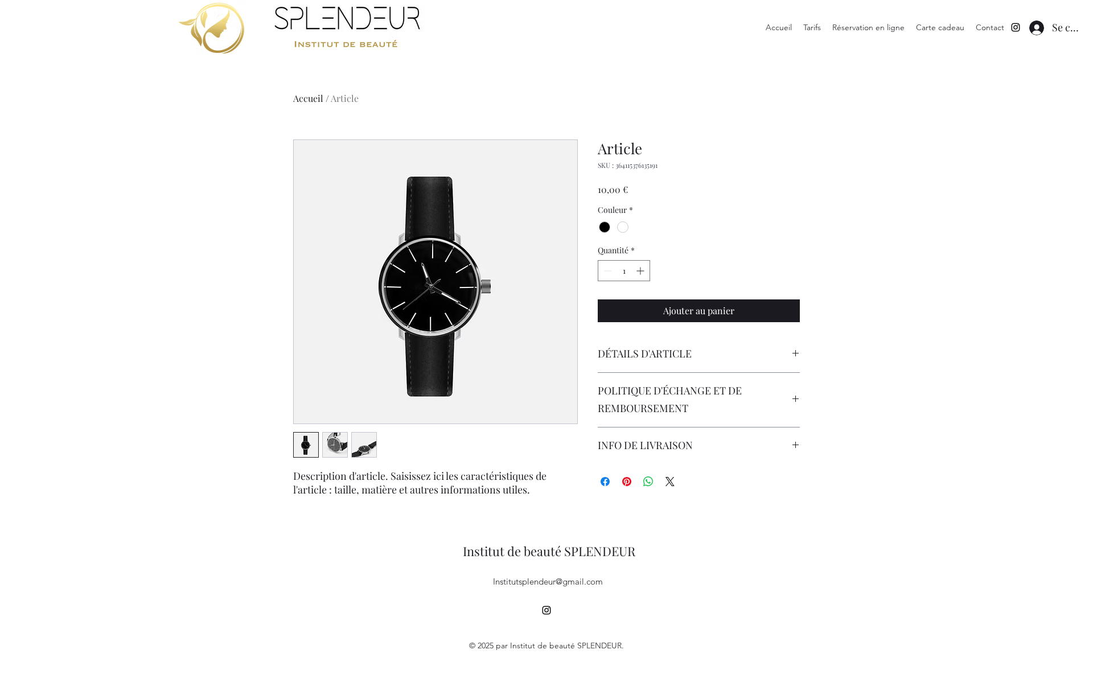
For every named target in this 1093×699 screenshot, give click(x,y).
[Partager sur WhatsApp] (648, 481)
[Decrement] (606, 271)
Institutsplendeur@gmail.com (548, 581)
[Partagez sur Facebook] (605, 481)
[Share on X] (670, 481)
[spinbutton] (624, 271)
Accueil (308, 98)
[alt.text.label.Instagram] (1015, 27)
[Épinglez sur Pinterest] (627, 481)
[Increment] (641, 271)
